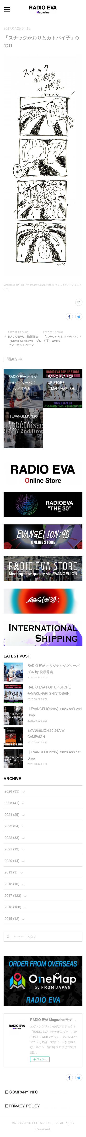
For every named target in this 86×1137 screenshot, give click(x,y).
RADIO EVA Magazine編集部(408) (35, 285)
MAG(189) (9, 285)
